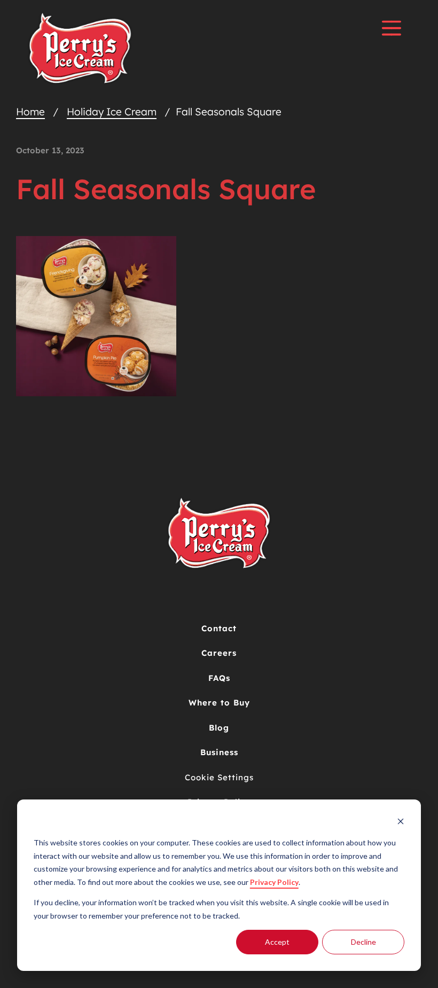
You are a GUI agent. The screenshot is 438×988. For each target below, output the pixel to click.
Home (30, 111)
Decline (363, 941)
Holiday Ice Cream (112, 111)
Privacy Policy (274, 882)
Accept (277, 941)
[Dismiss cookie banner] (400, 822)
